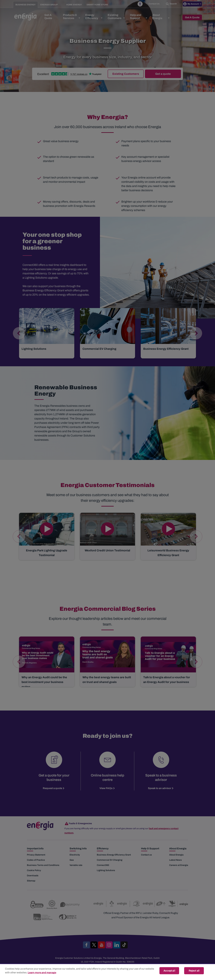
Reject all (194, 970)
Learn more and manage (42, 972)
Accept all (169, 970)
